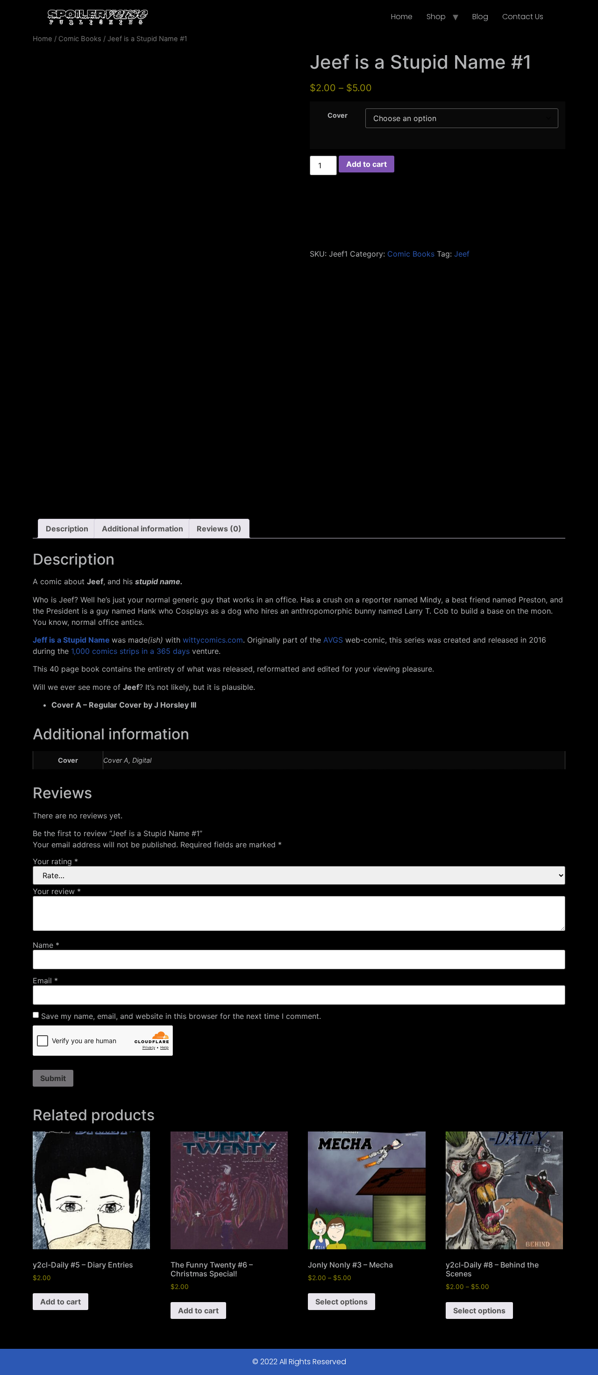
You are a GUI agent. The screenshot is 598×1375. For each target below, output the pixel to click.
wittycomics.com (213, 640)
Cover (337, 115)
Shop (436, 16)
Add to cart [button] (60, 1301)
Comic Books (79, 39)
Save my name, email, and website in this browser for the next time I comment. (181, 1016)
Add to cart (366, 164)
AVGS (333, 640)
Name (46, 945)
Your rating (55, 861)
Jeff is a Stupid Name (71, 640)
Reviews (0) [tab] (219, 528)
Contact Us (522, 16)
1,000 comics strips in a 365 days (130, 651)
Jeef (462, 253)
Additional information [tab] (142, 528)
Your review (57, 891)
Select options (341, 1301)
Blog (480, 16)
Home (402, 16)
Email (45, 980)
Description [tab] (67, 528)
